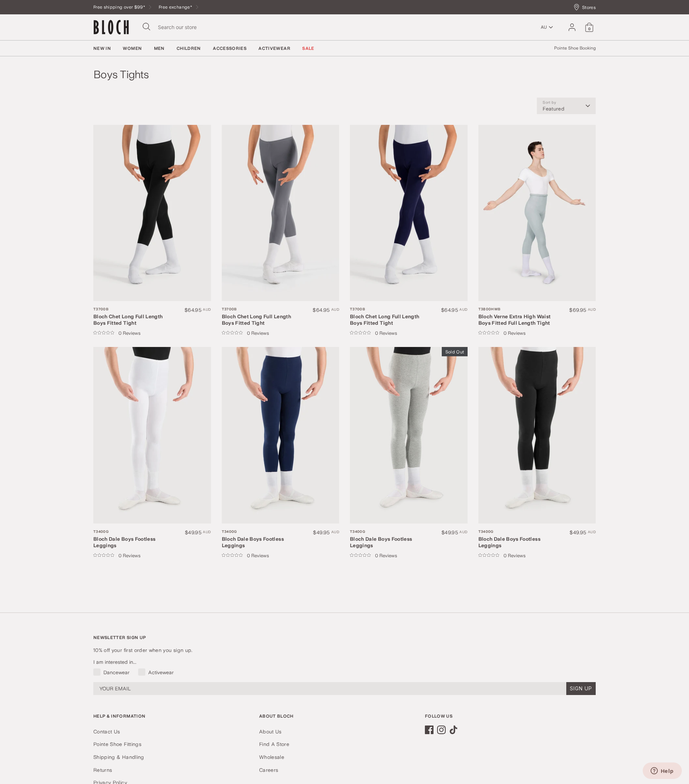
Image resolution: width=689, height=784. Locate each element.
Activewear (274, 48)
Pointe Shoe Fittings (117, 744)
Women (132, 48)
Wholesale (271, 757)
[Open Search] (146, 26)
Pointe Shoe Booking (575, 48)
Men (159, 48)
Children (189, 48)
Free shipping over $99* (119, 7)
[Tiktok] (453, 730)
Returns (102, 770)
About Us (270, 731)
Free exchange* (176, 7)
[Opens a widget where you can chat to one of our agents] (662, 771)
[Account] (572, 27)
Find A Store (274, 744)
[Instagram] (441, 730)
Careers (268, 770)
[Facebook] (429, 730)
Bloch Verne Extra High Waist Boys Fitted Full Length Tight (514, 316)
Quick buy (118, 288)
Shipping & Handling (118, 757)
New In (102, 48)
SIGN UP (581, 688)
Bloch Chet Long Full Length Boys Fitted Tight (128, 316)
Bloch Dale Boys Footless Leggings (124, 538)
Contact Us (106, 731)
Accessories (230, 48)
